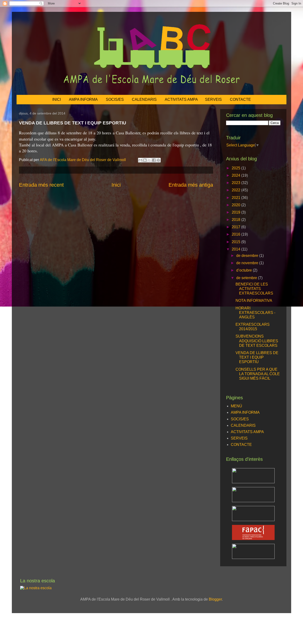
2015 (236, 242)
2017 (236, 227)
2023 (236, 183)
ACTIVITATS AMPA (181, 99)
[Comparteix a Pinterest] (158, 160)
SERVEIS (213, 99)
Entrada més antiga (191, 185)
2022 (236, 190)
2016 (236, 234)
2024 (236, 175)
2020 (236, 205)
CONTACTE (240, 99)
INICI (56, 99)
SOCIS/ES (115, 99)
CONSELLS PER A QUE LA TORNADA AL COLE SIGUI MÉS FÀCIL (258, 373)
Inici (116, 185)
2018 (236, 220)
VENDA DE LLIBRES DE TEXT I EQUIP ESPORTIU (257, 357)
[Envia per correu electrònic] (140, 160)
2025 (236, 168)
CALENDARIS (144, 99)
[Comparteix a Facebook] (154, 160)
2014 (236, 249)
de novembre (247, 263)
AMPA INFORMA (83, 99)
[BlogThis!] (145, 160)
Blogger (215, 599)
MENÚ (236, 406)
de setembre (247, 278)
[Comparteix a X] (149, 160)
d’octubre (244, 270)
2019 (236, 212)
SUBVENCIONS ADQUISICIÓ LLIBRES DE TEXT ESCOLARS (257, 340)
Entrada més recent (41, 185)
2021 (236, 198)
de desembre (247, 256)
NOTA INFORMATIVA (254, 301)
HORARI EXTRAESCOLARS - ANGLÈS (255, 312)
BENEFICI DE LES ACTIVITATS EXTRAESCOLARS (254, 288)
